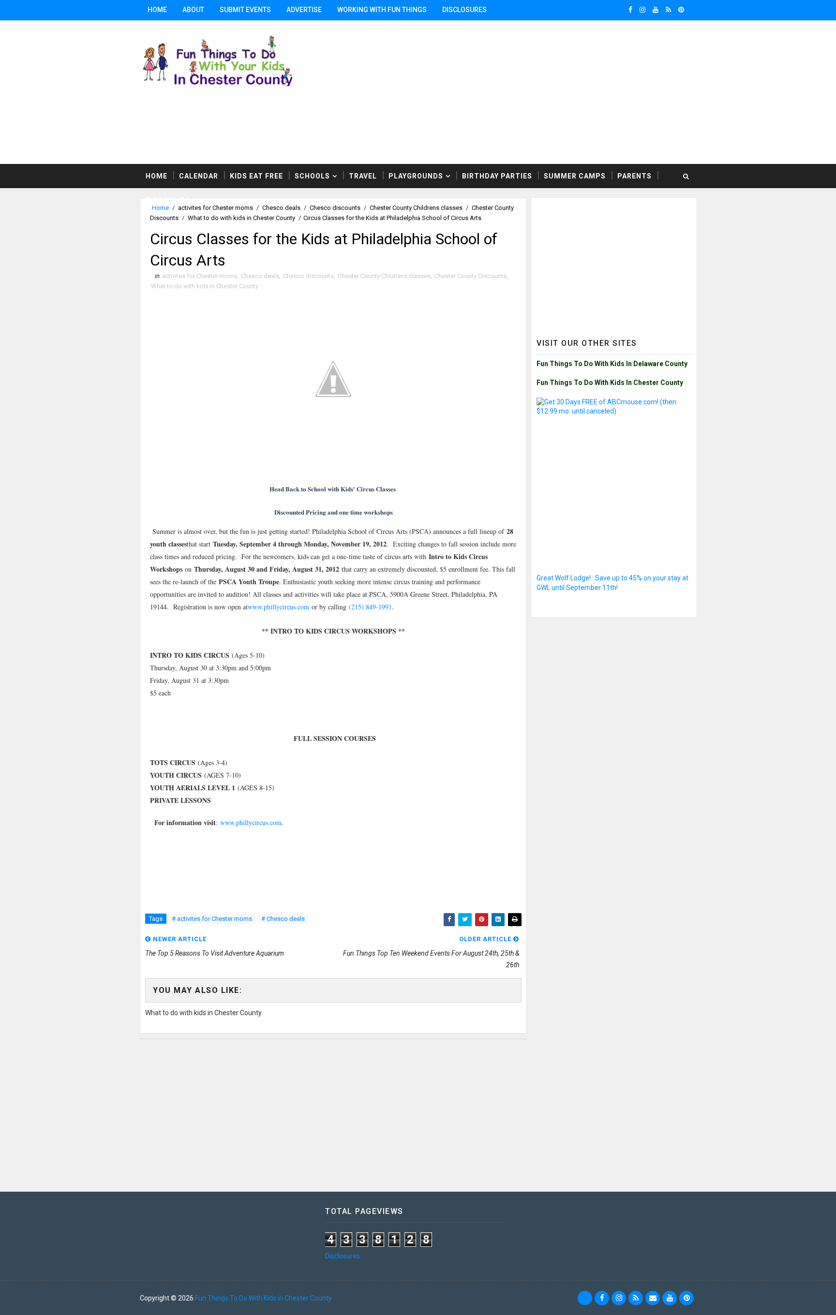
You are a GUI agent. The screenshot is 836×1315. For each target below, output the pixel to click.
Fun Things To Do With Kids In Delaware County (612, 364)
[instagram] (642, 9)
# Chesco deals (283, 918)
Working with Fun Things (382, 10)
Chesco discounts (308, 276)
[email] (652, 1298)
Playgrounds (415, 176)
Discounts (168, 200)
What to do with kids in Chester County (241, 218)
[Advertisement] (577, 91)
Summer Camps (575, 176)
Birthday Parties (497, 176)
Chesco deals (260, 276)
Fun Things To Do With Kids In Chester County (610, 382)
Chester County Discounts (470, 276)
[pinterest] (681, 9)
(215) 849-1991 (370, 606)
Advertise (304, 10)
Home (157, 10)
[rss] (668, 9)
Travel (363, 176)
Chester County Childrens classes (384, 276)
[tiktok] (585, 1298)
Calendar (198, 176)
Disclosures (464, 10)
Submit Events (245, 10)
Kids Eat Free (256, 176)
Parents (634, 176)
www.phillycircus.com (278, 606)
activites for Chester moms (199, 276)
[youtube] (655, 9)
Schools (312, 176)
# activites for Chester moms (212, 918)
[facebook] (630, 9)
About (193, 10)
